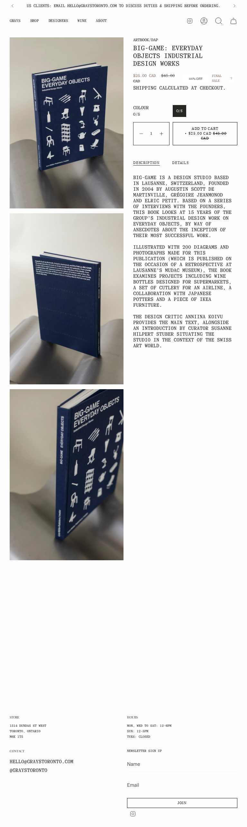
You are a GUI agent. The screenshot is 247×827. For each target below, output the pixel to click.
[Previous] (12, 6)
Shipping (144, 88)
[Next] (234, 6)
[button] (15, 21)
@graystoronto (28, 770)
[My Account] (204, 20)
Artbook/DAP (145, 39)
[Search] (218, 20)
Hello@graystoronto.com (41, 761)
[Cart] (233, 20)
